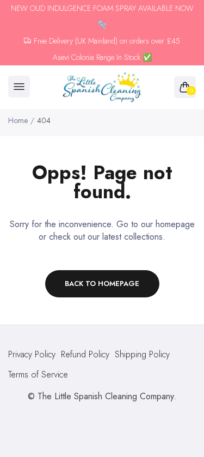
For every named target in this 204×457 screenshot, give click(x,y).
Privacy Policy (31, 354)
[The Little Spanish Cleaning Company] (102, 87)
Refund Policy (85, 354)
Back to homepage (102, 283)
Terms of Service (38, 374)
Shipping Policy (142, 354)
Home (18, 120)
